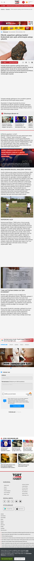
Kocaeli (9, 106)
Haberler (3, 9)
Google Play (9, 508)
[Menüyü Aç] (4, 2)
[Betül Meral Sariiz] (2, 62)
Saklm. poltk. (6, 494)
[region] (17, 554)
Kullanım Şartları (25, 484)
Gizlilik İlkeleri (25, 486)
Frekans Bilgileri (7, 490)
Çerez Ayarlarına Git (19, 558)
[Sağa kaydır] (31, 122)
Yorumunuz (13, 381)
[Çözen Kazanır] (17, 28)
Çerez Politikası (7, 492)
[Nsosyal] (32, 62)
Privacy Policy (25, 488)
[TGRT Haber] (17, 2)
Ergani (11, 103)
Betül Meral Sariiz (13, 62)
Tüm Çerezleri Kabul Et (7, 558)
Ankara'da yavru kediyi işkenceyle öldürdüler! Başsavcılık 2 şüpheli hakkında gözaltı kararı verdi (20, 5)
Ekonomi (8, 9)
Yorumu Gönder (17, 406)
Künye (5, 487)
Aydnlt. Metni (25, 493)
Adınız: (4, 375)
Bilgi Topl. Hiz (25, 489)
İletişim (5, 489)
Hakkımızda (6, 485)
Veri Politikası (25, 491)
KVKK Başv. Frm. (25, 495)
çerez (27, 550)
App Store (20, 508)
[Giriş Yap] (23, 2)
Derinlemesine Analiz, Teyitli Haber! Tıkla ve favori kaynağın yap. (17, 340)
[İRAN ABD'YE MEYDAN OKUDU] (17, 357)
